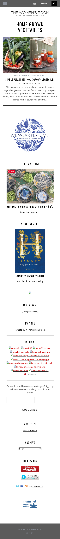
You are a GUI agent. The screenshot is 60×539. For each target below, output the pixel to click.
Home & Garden (20, 75)
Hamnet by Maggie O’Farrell (30, 276)
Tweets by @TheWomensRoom (30, 329)
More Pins (31, 374)
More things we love (30, 212)
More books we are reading (30, 281)
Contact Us (38, 486)
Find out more (30, 430)
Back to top (29, 533)
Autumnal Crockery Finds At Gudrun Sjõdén (30, 207)
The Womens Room (31, 83)
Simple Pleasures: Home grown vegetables (30, 79)
